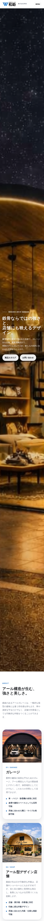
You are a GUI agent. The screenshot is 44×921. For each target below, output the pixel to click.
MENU (38, 4)
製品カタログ (10, 357)
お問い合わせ (28, 357)
